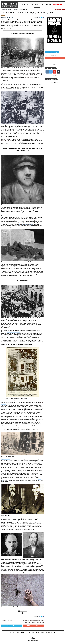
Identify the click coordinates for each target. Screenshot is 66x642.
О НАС (50, 4)
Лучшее (46, 4)
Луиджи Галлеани (5, 459)
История (37, 4)
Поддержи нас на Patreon (34, 625)
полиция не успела (6, 140)
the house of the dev (57, 5)
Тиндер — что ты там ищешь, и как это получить (17, 9)
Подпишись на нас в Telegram (52, 52)
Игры (42, 4)
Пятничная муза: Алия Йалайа (8, 620)
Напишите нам (59, 9)
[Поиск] (53, 9)
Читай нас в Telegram (12, 625)
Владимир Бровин (4, 17)
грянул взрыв (29, 77)
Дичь (28, 4)
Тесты (32, 4)
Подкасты (22, 4)
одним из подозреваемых (13, 331)
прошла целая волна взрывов (25, 224)
